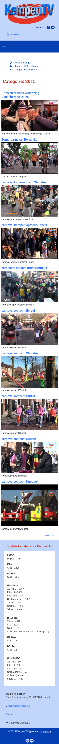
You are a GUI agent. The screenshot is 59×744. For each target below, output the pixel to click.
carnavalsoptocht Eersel (18, 310)
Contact (10, 714)
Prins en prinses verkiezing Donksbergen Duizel (20, 94)
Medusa (47, 731)
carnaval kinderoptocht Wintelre (23, 182)
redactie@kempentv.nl (19, 706)
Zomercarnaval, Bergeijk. (19, 139)
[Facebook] (48, 27)
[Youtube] (53, 27)
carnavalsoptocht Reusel (18, 439)
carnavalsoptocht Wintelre (19, 353)
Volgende (51, 535)
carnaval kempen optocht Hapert (24, 225)
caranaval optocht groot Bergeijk (24, 268)
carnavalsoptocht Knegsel (19, 481)
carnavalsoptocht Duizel (18, 396)
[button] (4, 48)
